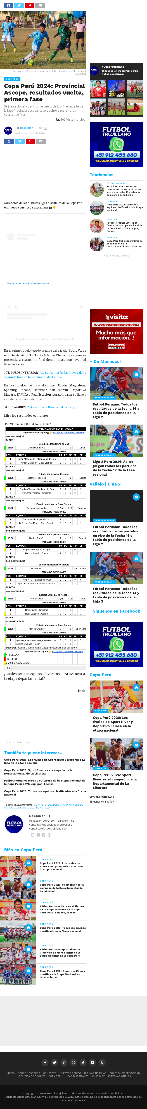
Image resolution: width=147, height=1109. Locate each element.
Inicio (11, 1073)
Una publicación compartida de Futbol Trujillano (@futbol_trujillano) (53, 339)
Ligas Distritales (76, 1076)
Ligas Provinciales (39, 807)
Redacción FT (28, 127)
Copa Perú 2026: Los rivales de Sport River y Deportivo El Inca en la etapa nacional (44, 761)
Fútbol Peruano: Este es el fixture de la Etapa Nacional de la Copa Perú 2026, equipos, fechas (45, 782)
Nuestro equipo (70, 1073)
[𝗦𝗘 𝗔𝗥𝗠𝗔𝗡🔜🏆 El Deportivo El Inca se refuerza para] (135, 88)
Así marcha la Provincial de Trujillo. (53, 407)
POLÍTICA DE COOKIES (32, 1076)
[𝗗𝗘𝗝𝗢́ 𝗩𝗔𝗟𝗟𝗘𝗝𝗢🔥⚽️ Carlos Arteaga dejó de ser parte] (116, 106)
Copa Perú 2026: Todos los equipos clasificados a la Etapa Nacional (45, 793)
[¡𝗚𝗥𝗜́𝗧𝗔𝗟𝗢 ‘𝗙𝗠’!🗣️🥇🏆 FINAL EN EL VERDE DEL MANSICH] (98, 106)
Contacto (49, 1073)
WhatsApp (98, 1076)
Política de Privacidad (125, 1073)
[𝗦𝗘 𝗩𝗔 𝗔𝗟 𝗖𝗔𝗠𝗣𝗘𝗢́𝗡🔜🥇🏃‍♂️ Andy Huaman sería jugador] (98, 88)
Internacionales (119, 1076)
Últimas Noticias (95, 1073)
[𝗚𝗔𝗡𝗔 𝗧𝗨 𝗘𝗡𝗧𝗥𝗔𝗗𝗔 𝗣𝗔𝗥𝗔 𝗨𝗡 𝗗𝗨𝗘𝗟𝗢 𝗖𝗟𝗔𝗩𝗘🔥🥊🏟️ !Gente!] (116, 88)
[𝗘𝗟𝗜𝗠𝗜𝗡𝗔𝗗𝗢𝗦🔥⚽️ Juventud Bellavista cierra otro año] (135, 106)
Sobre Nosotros (29, 1073)
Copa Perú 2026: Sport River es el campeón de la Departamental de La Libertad (38, 772)
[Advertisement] (45, 174)
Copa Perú (40, 804)
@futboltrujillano (102, 797)
